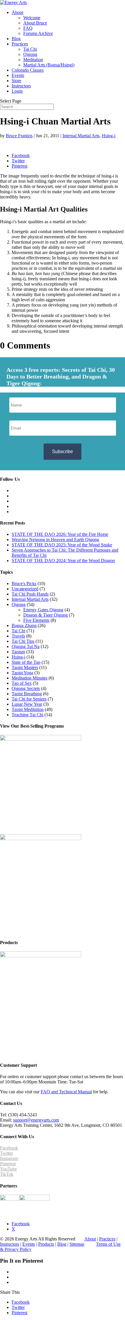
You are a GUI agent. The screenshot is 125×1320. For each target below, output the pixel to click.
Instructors (21, 85)
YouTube (8, 1168)
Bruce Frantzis (19, 135)
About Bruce (35, 22)
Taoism (18, 651)
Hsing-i (108, 135)
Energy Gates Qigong (43, 609)
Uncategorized (25, 588)
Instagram (9, 1158)
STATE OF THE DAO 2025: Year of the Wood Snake (62, 544)
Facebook (9, 1147)
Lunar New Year (27, 704)
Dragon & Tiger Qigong (45, 615)
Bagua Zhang (24, 625)
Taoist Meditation (28, 709)
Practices (20, 43)
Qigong (30, 54)
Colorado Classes (28, 70)
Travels (18, 635)
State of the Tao (26, 662)
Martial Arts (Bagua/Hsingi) (48, 64)
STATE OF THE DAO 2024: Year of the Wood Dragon (63, 560)
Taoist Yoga (22, 672)
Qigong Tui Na (26, 646)
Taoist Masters (25, 667)
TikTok (6, 1174)
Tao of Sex (22, 683)
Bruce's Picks (24, 583)
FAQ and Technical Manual (66, 1091)
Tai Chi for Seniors (29, 698)
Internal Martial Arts (81, 135)
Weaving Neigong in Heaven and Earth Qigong (55, 539)
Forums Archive (38, 33)
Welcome (31, 17)
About (17, 12)
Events (18, 75)
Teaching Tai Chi (27, 714)
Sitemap (76, 1244)
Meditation (33, 59)
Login (17, 91)
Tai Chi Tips (23, 641)
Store (16, 80)
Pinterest (8, 1163)
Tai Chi (30, 49)
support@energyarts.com (36, 1119)
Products (46, 1244)
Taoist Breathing (27, 693)
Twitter (6, 1153)
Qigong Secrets (26, 688)
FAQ (28, 28)
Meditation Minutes (29, 677)
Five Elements (36, 620)
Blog (16, 38)
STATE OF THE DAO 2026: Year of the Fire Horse (60, 534)
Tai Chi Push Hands (30, 594)
